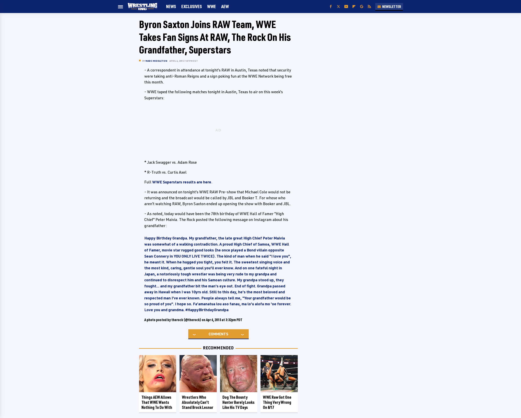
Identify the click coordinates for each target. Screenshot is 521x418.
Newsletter (391, 6)
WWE (211, 6)
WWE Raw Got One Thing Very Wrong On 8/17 (277, 402)
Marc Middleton (156, 60)
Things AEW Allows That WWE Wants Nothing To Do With (156, 402)
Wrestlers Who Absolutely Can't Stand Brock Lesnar (197, 402)
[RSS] (369, 6)
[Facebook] (331, 6)
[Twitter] (338, 6)
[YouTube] (346, 6)
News (171, 6)
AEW (225, 6)
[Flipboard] (354, 6)
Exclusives (191, 6)
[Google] (361, 6)
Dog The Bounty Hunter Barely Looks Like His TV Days (238, 402)
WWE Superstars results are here (181, 182)
